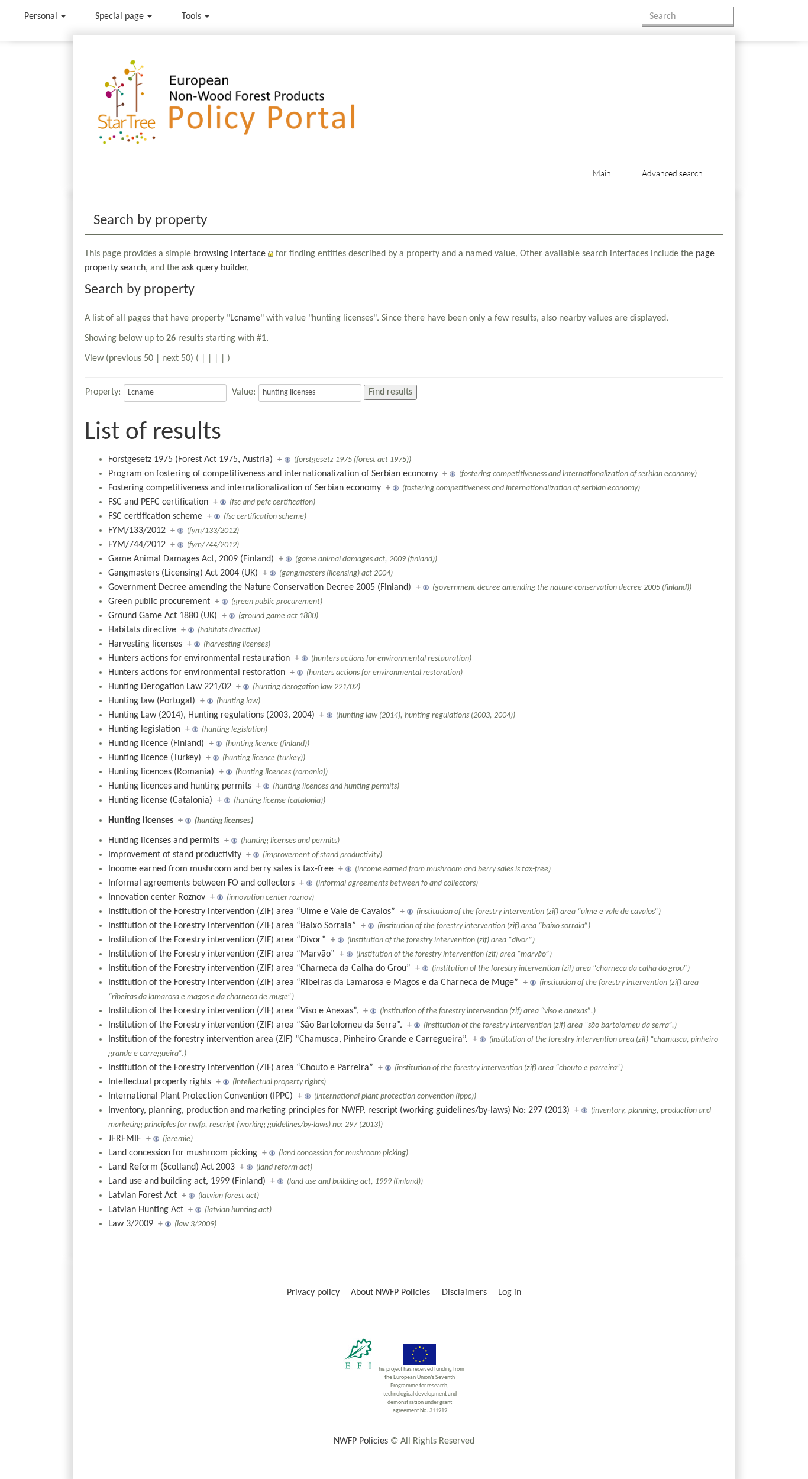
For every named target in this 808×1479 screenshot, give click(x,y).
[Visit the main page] (243, 102)
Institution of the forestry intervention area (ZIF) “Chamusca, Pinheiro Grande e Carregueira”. (288, 1039)
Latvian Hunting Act (145, 1210)
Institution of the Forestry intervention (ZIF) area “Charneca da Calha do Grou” (259, 968)
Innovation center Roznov (156, 897)
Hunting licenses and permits (163, 840)
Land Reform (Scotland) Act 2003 (171, 1167)
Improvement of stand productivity (174, 855)
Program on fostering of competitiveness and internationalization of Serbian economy (273, 474)
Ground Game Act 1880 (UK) (162, 616)
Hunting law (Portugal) (151, 701)
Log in (509, 1292)
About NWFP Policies (390, 1292)
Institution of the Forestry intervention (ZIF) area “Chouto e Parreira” (240, 1068)
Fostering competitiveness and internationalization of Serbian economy (244, 488)
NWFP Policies (361, 1441)
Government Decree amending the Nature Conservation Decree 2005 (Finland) (259, 587)
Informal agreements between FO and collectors (201, 883)
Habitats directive (142, 630)
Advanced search (672, 173)
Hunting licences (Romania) (161, 772)
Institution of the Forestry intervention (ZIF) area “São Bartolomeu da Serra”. (255, 1025)
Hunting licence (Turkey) (154, 758)
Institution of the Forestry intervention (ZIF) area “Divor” (217, 940)
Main (602, 173)
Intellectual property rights (159, 1082)
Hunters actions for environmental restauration (199, 658)
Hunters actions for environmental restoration (196, 672)
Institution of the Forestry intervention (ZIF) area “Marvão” (221, 954)
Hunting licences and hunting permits (179, 786)
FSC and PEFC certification (158, 502)
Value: (244, 392)
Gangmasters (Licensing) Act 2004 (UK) (183, 573)
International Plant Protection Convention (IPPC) (200, 1096)
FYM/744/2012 (137, 545)
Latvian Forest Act (142, 1195)
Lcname (245, 318)
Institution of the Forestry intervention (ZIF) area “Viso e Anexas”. (233, 1011)
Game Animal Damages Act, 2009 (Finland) (191, 559)
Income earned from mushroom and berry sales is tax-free (221, 869)
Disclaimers (464, 1292)
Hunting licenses (140, 820)
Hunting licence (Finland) (156, 743)
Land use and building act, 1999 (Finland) (187, 1181)
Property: (103, 392)
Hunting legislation (144, 729)
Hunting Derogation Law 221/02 (169, 687)
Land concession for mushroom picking (182, 1153)
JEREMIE (124, 1139)
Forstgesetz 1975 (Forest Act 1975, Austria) (190, 459)
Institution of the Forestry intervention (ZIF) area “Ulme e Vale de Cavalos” (251, 911)
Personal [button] (42, 16)
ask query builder (214, 268)
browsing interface (229, 254)
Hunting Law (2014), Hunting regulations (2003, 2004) (211, 715)
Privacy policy (313, 1292)
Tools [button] (192, 16)
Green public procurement (159, 601)
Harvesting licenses (145, 644)
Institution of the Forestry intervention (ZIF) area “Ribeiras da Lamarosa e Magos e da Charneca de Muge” (313, 982)
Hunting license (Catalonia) (160, 800)
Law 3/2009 (130, 1224)
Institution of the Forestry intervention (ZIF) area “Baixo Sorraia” (232, 926)
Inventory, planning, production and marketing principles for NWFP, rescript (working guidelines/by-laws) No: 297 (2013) (339, 1110)
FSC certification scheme (155, 516)
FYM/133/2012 (137, 530)
